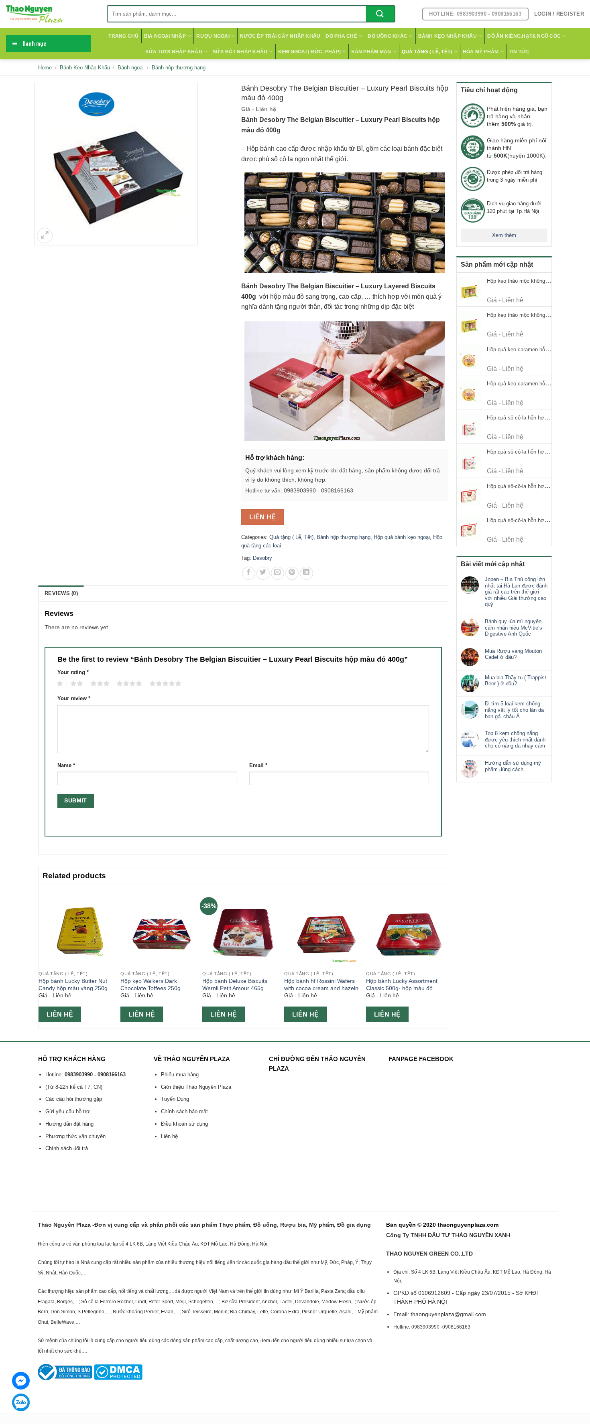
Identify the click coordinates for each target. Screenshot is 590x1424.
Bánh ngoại (131, 68)
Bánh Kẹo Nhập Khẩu (447, 36)
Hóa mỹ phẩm (481, 52)
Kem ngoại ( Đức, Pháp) (309, 52)
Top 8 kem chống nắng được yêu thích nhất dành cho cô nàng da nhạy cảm (515, 739)
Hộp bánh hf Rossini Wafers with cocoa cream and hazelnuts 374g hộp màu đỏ (325, 985)
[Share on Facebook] (248, 573)
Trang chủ (123, 36)
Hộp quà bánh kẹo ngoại (402, 537)
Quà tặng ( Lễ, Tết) (427, 52)
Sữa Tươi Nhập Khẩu (173, 52)
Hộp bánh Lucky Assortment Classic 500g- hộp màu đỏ (401, 985)
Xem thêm (504, 235)
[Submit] (380, 14)
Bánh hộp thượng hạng (178, 68)
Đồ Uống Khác (387, 36)
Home (45, 68)
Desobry (262, 558)
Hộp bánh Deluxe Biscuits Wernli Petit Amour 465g (234, 985)
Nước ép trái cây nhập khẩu (280, 36)
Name (66, 765)
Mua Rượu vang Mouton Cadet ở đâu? (513, 654)
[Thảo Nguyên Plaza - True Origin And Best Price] (50, 14)
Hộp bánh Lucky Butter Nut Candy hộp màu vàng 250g (73, 985)
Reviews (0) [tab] (61, 593)
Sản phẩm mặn (371, 52)
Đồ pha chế (341, 36)
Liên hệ (262, 517)
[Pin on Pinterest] (292, 573)
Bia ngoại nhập (165, 36)
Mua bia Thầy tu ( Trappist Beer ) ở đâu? (515, 681)
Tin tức (519, 52)
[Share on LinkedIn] (306, 573)
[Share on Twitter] (263, 573)
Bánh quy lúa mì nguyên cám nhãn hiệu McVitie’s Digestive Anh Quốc (513, 627)
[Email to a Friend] (277, 573)
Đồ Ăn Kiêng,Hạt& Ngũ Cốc (524, 36)
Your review (73, 698)
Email (258, 765)
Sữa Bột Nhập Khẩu (240, 52)
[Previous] (43, 956)
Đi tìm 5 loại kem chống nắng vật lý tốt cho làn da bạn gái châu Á (514, 710)
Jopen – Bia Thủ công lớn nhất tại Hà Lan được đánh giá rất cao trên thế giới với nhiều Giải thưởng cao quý (516, 591)
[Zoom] (45, 235)
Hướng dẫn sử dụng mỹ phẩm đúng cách (513, 766)
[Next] (443, 956)
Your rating (73, 672)
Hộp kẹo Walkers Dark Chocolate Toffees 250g (150, 985)
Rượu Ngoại (212, 36)
